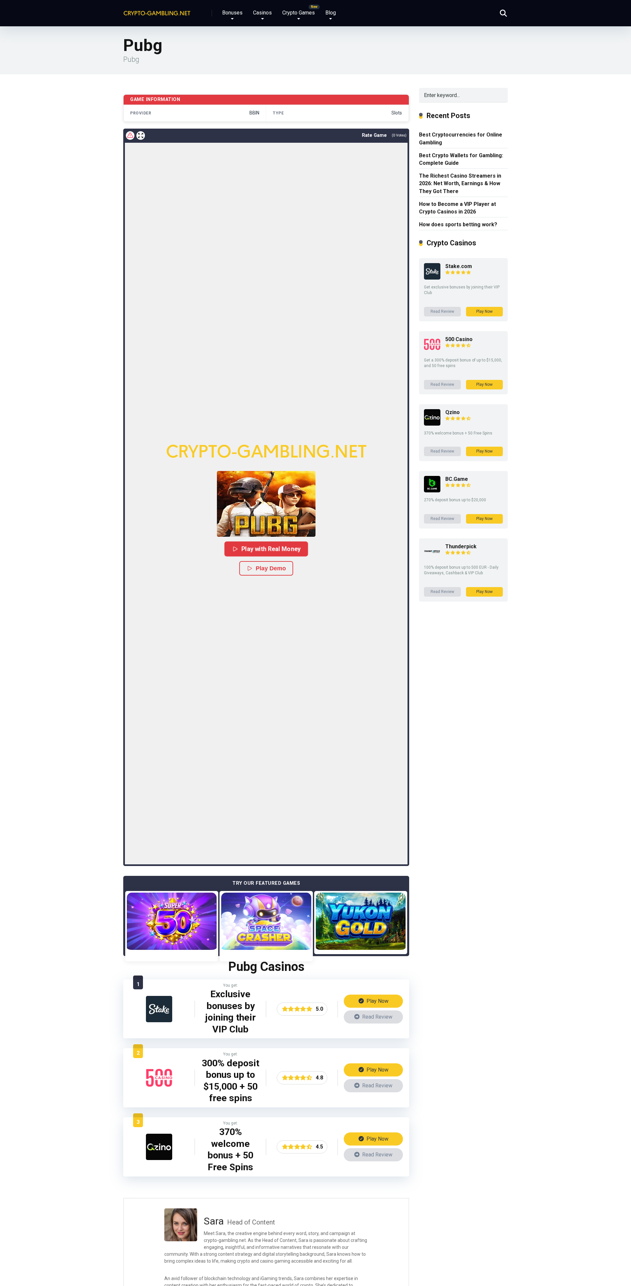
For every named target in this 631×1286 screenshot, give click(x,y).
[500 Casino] (159, 1089)
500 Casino (459, 339)
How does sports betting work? (458, 224)
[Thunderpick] (432, 558)
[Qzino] (159, 1158)
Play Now (376, 1001)
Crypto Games (298, 13)
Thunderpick (461, 546)
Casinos (262, 13)
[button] (266, 504)
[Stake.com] (159, 1020)
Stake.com (458, 266)
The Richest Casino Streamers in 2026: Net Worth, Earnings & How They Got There (460, 183)
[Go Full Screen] (140, 135)
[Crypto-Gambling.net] (157, 11)
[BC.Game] (432, 490)
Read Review (376, 1017)
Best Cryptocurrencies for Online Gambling (460, 138)
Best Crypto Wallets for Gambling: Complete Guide (461, 159)
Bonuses (232, 13)
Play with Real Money (270, 548)
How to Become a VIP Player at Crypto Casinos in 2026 (457, 208)
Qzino (452, 412)
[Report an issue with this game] (130, 135)
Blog (330, 13)
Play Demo (271, 568)
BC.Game (456, 479)
